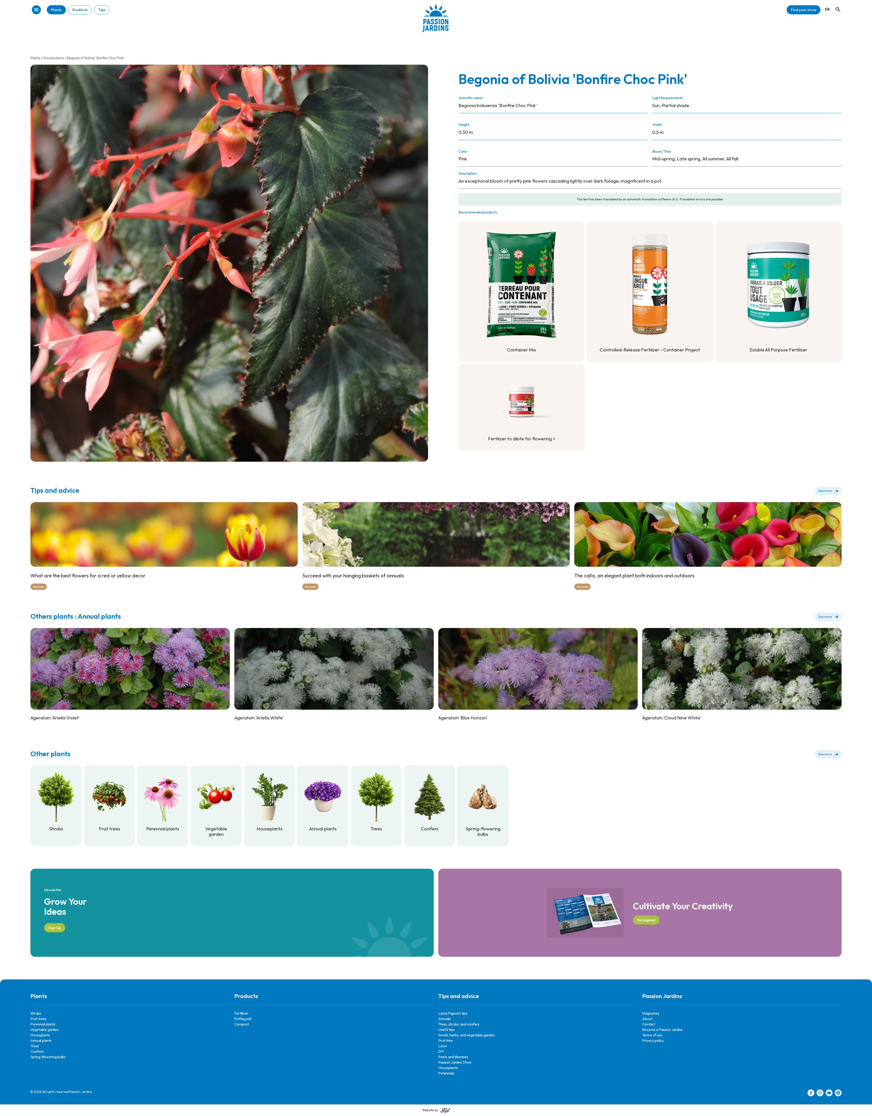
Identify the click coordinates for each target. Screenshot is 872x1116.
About (647, 1018)
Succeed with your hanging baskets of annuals (353, 575)
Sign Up (54, 927)
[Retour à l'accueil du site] (436, 21)
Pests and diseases (453, 1057)
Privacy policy (653, 1040)
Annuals (38, 587)
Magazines (650, 1013)
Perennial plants (42, 1024)
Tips (101, 9)
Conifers (37, 1051)
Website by (430, 1110)
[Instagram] (820, 1093)
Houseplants (40, 1035)
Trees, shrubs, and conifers (459, 1024)
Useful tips (446, 1029)
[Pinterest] (838, 1093)
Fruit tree (445, 1040)
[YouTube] (829, 1093)
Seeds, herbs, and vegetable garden (466, 1035)
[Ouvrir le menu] (36, 10)
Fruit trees (38, 1018)
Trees (34, 1046)
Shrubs (35, 1013)
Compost (241, 1024)
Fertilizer (241, 1013)
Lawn (442, 1046)
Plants (56, 9)
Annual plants (53, 58)
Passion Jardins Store (454, 1062)
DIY (441, 1051)
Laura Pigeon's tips (452, 1013)
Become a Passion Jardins (662, 1029)
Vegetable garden (44, 1029)
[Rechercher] (835, 5)
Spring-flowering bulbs (48, 1057)
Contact (648, 1024)
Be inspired (646, 920)
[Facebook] (811, 1093)
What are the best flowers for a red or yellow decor (88, 575)
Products (79, 9)
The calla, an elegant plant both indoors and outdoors (634, 575)
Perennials (446, 1073)
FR (827, 9)
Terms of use (652, 1035)
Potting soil (242, 1018)
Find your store (803, 9)
